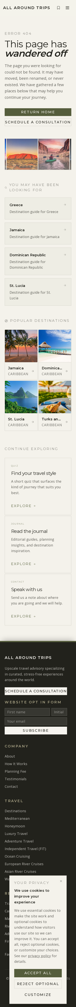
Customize (38, 995)
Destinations (15, 811)
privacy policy (39, 955)
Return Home (38, 112)
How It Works (16, 763)
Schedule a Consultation (38, 122)
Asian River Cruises (20, 871)
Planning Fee (15, 771)
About (10, 756)
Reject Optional (38, 984)
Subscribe (36, 730)
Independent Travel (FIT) (25, 848)
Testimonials (16, 779)
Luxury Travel (16, 833)
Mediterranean (17, 818)
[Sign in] (58, 7)
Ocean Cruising (17, 856)
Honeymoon (15, 826)
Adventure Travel (19, 841)
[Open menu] (67, 8)
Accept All (38, 973)
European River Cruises (24, 864)
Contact (11, 786)
